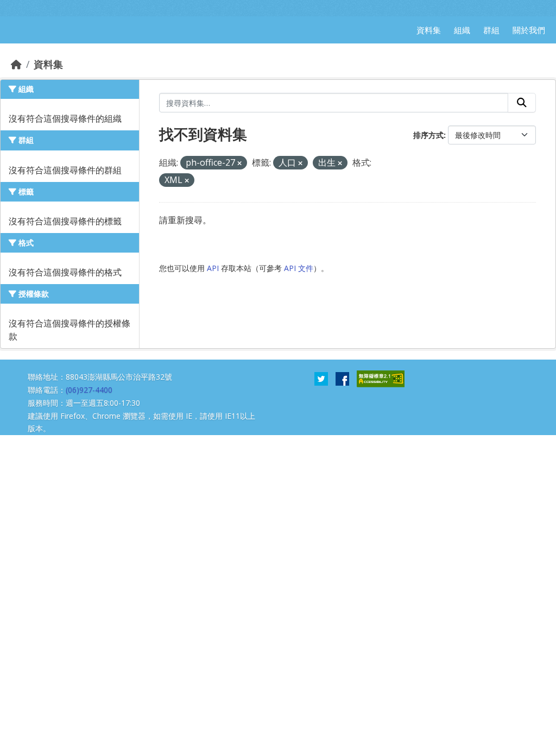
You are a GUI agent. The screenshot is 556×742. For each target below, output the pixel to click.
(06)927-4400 (89, 390)
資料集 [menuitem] (428, 29)
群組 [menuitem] (491, 29)
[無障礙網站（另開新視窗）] (380, 378)
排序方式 (428, 135)
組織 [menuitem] (462, 29)
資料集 (48, 64)
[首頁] (16, 64)
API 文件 (298, 268)
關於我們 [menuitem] (529, 29)
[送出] (522, 102)
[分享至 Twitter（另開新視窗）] (321, 378)
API (213, 268)
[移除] (239, 163)
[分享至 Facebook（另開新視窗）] (342, 378)
